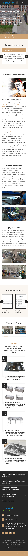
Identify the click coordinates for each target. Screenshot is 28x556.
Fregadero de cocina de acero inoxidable (13, 476)
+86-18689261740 (11, 519)
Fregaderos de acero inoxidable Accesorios (10, 489)
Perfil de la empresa (10, 37)
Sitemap (7, 547)
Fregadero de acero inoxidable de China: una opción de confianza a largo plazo (15, 378)
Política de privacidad (17, 547)
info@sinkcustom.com (12, 515)
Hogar (5, 36)
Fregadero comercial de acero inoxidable (13, 482)
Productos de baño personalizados (9, 495)
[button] (1, 56)
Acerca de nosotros (13, 36)
